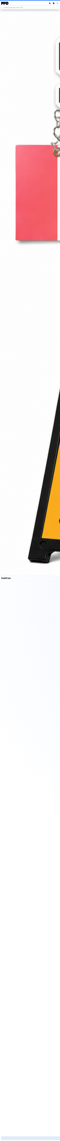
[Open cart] (53, 3)
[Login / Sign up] (50, 3)
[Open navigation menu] (57, 3)
